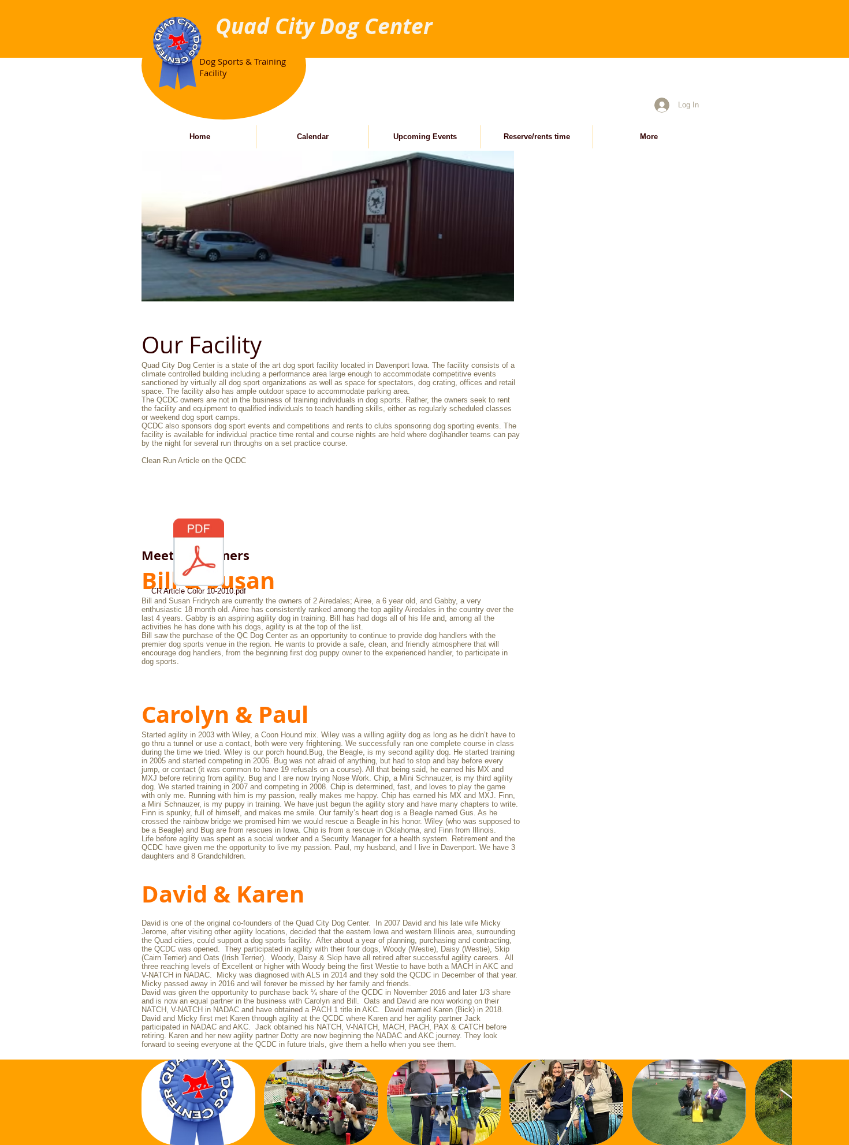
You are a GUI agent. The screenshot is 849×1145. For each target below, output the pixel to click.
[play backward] (156, 1102)
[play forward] (777, 1102)
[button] (198, 1102)
